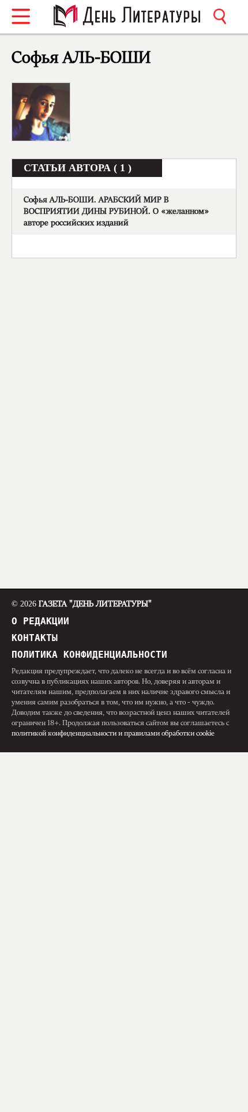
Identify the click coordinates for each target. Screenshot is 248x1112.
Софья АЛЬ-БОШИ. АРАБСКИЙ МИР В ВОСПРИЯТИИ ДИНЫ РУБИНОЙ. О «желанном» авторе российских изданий (116, 211)
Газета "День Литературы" (82, 604)
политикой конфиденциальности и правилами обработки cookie (113, 733)
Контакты (35, 637)
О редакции (40, 621)
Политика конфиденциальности (89, 654)
